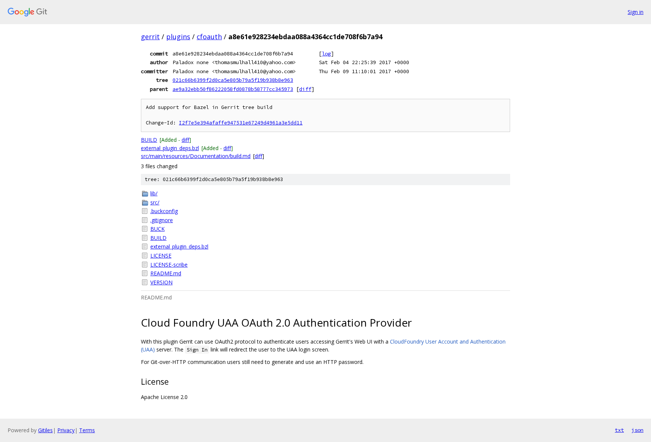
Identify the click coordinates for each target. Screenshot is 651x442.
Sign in (635, 11)
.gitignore (161, 220)
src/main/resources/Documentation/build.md (196, 156)
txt (619, 430)
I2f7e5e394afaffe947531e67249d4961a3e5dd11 (241, 123)
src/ (154, 202)
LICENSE (160, 255)
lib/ (153, 193)
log (326, 53)
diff (305, 89)
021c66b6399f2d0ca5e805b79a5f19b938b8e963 (233, 80)
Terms (87, 430)
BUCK (157, 228)
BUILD (149, 139)
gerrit (150, 36)
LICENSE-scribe (169, 264)
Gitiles (45, 430)
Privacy (66, 430)
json (637, 430)
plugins (178, 36)
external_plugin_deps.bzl (170, 148)
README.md (165, 273)
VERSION (161, 282)
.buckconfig (164, 211)
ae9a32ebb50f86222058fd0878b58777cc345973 (233, 89)
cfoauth (209, 36)
